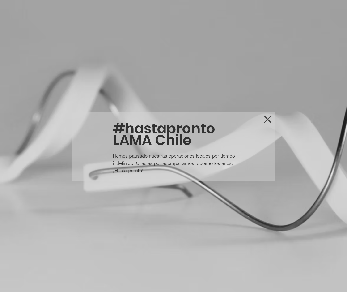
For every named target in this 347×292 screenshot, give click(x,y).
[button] (267, 119)
